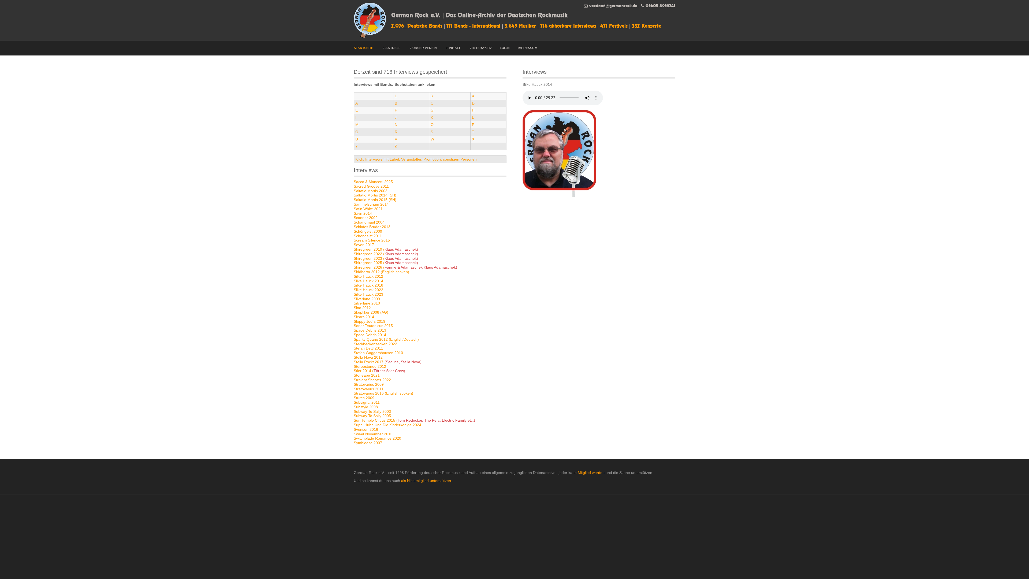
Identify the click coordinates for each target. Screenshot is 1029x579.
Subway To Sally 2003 (372, 411)
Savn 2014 (363, 213)
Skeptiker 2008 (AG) (371, 312)
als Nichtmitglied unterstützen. (426, 480)
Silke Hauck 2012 (368, 276)
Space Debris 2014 (370, 335)
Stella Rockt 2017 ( (388, 362)
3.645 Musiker (520, 26)
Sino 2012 (362, 308)
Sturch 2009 (364, 398)
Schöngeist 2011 (368, 236)
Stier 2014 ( (379, 371)
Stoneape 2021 (367, 375)
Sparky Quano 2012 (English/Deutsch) (386, 339)
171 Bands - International (473, 26)
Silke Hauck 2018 (368, 285)
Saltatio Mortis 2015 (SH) (375, 200)
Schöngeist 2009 (368, 231)
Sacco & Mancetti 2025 (373, 182)
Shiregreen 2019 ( (386, 249)
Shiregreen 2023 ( (386, 258)
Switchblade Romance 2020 (377, 438)
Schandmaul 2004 (369, 222)
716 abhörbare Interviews (568, 26)
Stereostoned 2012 (370, 366)
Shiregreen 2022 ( (386, 254)
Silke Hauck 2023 (368, 294)
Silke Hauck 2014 (368, 281)
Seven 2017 (364, 245)
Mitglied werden (591, 472)
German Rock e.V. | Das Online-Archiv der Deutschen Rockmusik (479, 16)
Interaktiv (482, 48)
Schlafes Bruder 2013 (372, 227)
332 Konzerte (646, 26)
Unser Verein (424, 48)
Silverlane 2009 (367, 299)
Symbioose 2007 (368, 443)
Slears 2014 (364, 317)
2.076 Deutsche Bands (416, 26)
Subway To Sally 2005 (372, 416)
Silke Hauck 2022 (368, 290)
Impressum (527, 48)
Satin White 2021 (368, 209)
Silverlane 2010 (367, 303)
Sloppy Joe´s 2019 (369, 321)
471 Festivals (614, 26)
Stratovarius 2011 (368, 389)
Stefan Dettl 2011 (368, 348)
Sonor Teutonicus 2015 (373, 326)
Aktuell (392, 48)
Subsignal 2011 (367, 402)
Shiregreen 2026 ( (405, 267)
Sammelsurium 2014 (371, 204)
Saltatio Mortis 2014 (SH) (375, 195)
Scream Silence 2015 (372, 240)
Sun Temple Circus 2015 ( (414, 420)
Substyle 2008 (366, 407)
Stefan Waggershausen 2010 (378, 353)
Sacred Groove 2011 (371, 186)
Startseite (363, 48)
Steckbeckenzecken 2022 (375, 344)
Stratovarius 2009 (369, 384)
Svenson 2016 (366, 429)
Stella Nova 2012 (368, 357)
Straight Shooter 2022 (372, 380)
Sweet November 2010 (373, 434)
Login (505, 48)
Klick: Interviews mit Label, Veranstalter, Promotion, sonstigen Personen (416, 159)
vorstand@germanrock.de (613, 6)
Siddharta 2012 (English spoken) (381, 272)
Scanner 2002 (366, 218)
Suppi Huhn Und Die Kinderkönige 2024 (387, 425)
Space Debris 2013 (370, 330)
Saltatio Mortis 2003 (370, 191)
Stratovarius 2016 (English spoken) (383, 393)
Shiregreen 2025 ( (386, 263)
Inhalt (454, 48)
